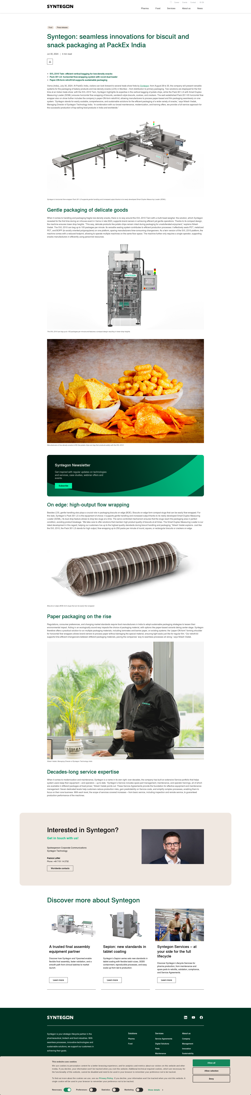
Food (130, 1044)
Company (186, 1039)
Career (176, 2)
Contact (193, 2)
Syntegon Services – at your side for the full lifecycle (177, 951)
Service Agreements (163, 1039)
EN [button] (202, 2)
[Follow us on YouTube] (193, 1017)
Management (187, 1044)
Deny (211, 1079)
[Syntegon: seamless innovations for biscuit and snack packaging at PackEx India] (50, 61)
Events (184, 2)
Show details (154, 1090)
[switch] (93, 1090)
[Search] (171, 2)
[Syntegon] (60, 6)
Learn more (58, 980)
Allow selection (211, 1071)
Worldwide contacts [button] (60, 868)
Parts (157, 1049)
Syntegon (144, 86)
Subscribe (63, 486)
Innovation (186, 1049)
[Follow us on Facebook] (201, 1017)
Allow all (211, 1063)
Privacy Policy (106, 1078)
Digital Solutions (162, 1044)
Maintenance (160, 1053)
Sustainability (187, 1053)
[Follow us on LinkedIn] (185, 1017)
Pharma (131, 1039)
